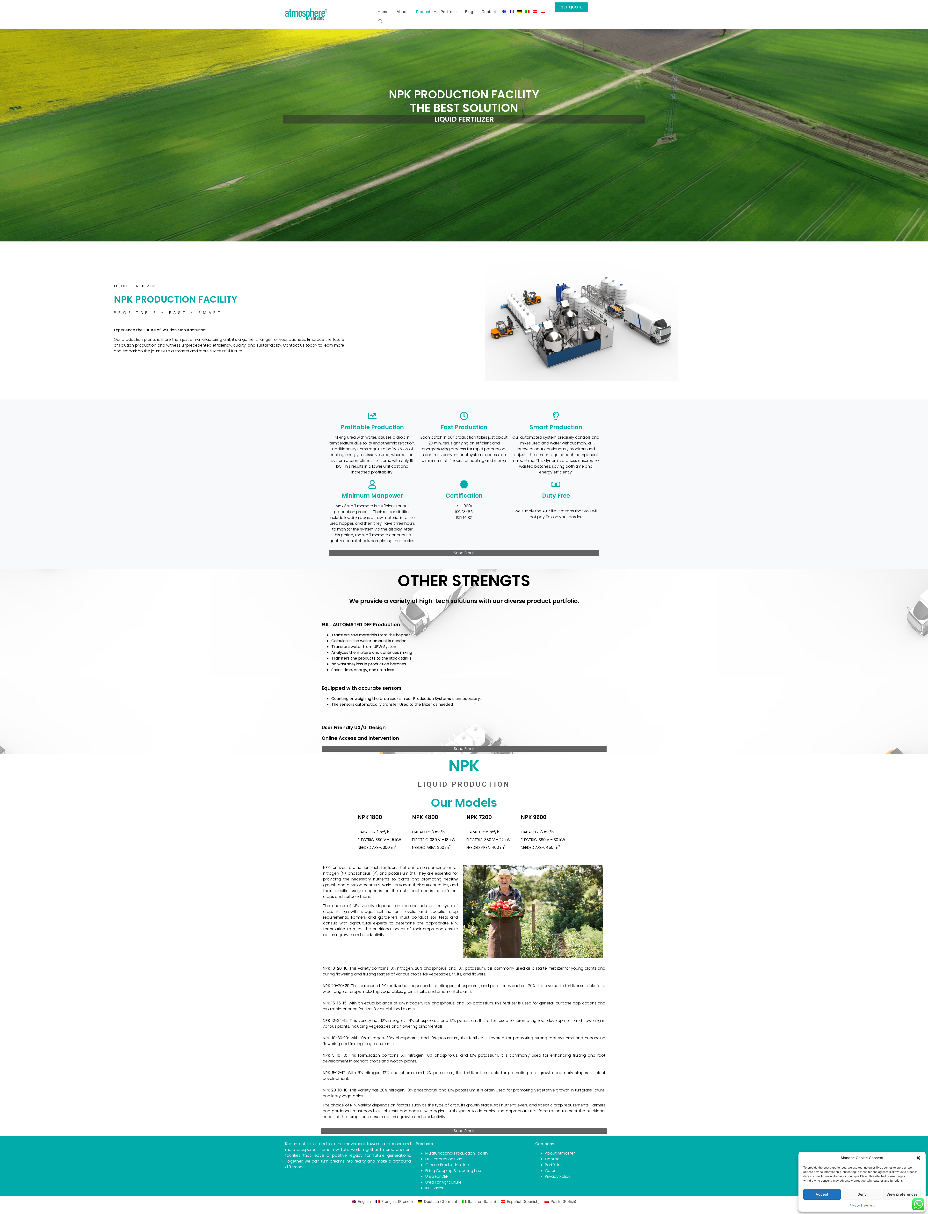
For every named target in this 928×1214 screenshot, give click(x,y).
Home (382, 11)
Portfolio (449, 11)
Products (424, 11)
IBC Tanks (434, 1188)
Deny (862, 1194)
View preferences (902, 1194)
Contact (488, 11)
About (402, 11)
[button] (918, 1158)
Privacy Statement (862, 1205)
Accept (822, 1194)
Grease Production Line (447, 1165)
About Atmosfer (560, 1153)
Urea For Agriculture (443, 1182)
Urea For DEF (436, 1176)
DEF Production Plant (444, 1159)
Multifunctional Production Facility (456, 1153)
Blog (469, 11)
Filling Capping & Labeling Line (453, 1170)
